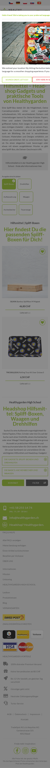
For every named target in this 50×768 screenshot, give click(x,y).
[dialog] (25, 384)
